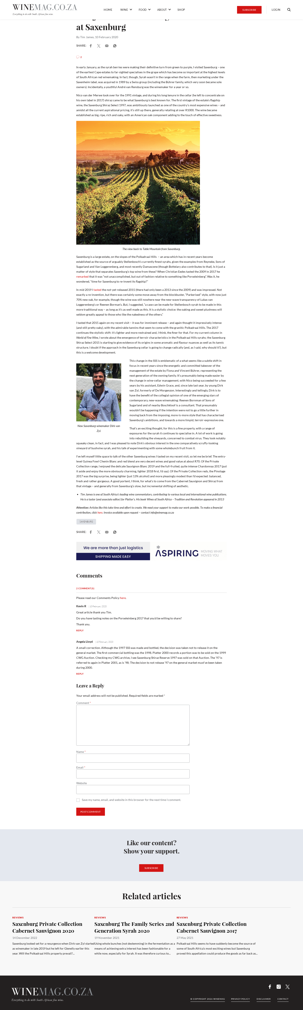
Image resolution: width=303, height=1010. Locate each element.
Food (143, 9)
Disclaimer (264, 999)
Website (81, 783)
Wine (124, 9)
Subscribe (249, 9)
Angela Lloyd (84, 641)
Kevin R (81, 606)
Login (276, 9)
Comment (83, 702)
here (99, 512)
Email (80, 767)
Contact (283, 999)
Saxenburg (86, 521)
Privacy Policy (240, 999)
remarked (82, 276)
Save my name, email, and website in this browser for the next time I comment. (131, 799)
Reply (80, 630)
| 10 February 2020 (97, 606)
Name (81, 751)
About (162, 9)
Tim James (87, 37)
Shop (181, 9)
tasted (97, 289)
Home (108, 9)
